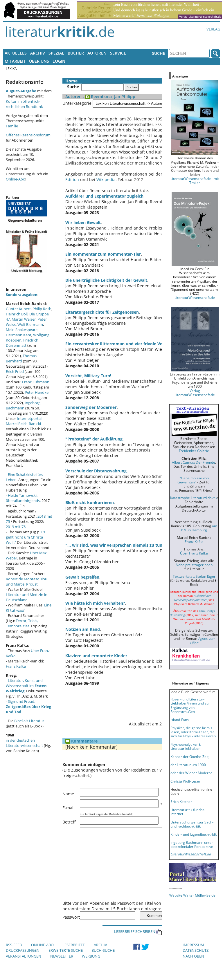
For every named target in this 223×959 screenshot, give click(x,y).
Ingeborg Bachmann (23, 405)
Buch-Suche (103, 950)
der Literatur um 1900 (188, 764)
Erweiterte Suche (65, 950)
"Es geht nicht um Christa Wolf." (25, 537)
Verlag (213, 29)
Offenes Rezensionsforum (28, 135)
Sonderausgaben (21, 294)
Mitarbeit (15, 61)
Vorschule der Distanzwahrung (96, 471)
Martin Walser (24, 319)
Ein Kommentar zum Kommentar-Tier (103, 254)
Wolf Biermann (30, 324)
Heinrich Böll (17, 314)
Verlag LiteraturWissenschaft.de (195, 392)
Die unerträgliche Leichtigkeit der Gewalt (106, 280)
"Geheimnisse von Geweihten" (193, 480)
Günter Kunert (18, 308)
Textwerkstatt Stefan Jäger (194, 576)
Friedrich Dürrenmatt (22, 342)
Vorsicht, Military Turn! (88, 375)
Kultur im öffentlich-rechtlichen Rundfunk (24, 104)
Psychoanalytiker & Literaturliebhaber (185, 746)
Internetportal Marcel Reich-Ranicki (24, 421)
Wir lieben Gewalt (83, 222)
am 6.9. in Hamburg (199, 527)
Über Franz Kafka (194, 553)
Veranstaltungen (23, 956)
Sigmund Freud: (28, 706)
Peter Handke (36, 392)
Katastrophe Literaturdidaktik (193, 497)
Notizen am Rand (82, 629)
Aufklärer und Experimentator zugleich (104, 196)
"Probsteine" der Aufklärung (94, 439)
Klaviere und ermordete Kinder (96, 655)
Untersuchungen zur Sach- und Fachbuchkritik (191, 824)
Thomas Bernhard (21, 358)
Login (59, 61)
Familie (12, 126)
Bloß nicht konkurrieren (89, 502)
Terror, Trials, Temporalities (22, 623)
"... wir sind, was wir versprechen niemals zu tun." (115, 545)
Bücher (76, 53)
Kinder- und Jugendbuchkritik (193, 834)
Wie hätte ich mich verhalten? (95, 603)
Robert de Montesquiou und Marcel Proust (26, 581)
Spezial (56, 53)
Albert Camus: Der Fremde (193, 462)
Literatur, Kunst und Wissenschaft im (26, 685)
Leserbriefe (73, 944)
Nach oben (193, 956)
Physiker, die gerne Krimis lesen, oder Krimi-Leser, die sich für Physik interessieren (193, 731)
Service (118, 53)
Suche (158, 53)
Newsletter (61, 956)
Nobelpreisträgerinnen (194, 564)
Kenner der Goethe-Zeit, (189, 756)
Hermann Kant (18, 334)
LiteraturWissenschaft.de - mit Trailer (194, 180)
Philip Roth (42, 308)
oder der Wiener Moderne (191, 772)
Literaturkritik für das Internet (187, 811)
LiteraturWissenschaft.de (195, 297)
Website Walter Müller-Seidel (192, 895)
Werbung (91, 956)
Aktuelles (16, 53)
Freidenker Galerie (194, 450)
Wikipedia (106, 179)
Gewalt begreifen (82, 577)
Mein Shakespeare (21, 329)
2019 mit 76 (16, 526)
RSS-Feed (14, 944)
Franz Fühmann (35, 381)
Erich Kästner (181, 801)
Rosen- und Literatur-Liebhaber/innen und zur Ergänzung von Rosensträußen (190, 705)
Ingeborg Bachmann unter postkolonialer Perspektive (191, 844)
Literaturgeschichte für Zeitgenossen (102, 312)
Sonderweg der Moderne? (91, 407)
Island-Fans (179, 719)
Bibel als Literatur (29, 720)
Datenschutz (195, 950)
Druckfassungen (22, 950)
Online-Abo (15, 179)
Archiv (37, 53)
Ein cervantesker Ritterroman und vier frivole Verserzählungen (128, 343)
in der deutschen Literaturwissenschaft (24, 743)
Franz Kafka (16, 666)
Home (71, 81)
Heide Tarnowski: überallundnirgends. (23, 498)
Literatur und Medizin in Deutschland (26, 597)
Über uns (39, 61)
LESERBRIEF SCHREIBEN (134, 931)
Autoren (97, 53)
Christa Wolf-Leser (185, 781)
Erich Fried (15, 371)
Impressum (193, 944)
